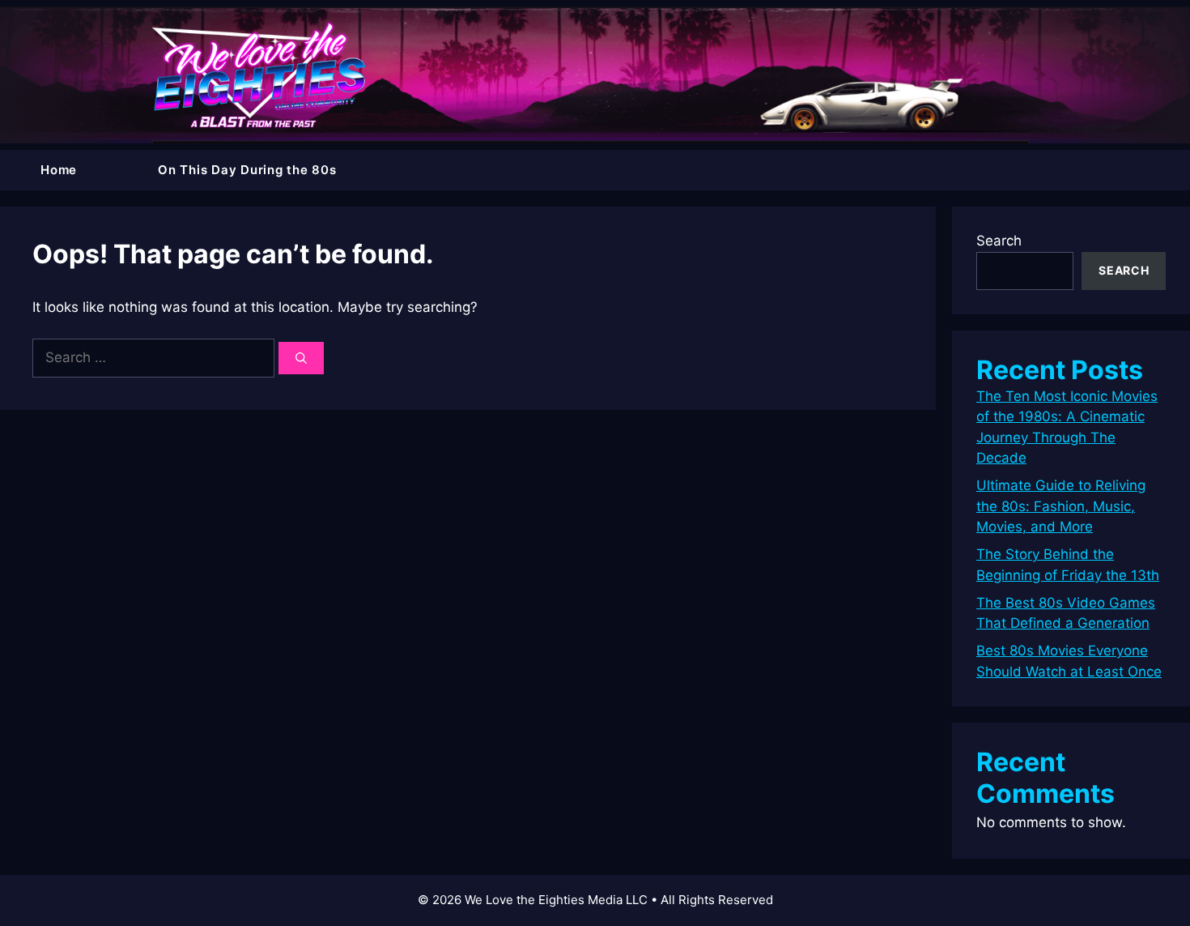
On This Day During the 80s (247, 169)
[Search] (301, 358)
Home (58, 169)
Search (999, 241)
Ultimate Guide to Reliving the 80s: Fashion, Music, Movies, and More (1060, 506)
